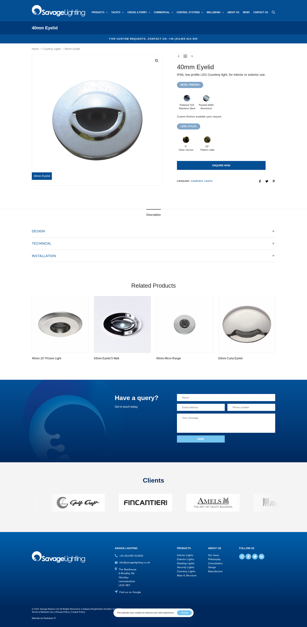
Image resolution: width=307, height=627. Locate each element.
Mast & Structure (186, 575)
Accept (184, 613)
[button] (157, 60)
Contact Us (260, 12)
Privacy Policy (62, 612)
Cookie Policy (78, 612)
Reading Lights (186, 563)
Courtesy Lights (52, 48)
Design (212, 567)
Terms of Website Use (43, 612)
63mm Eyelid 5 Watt (106, 358)
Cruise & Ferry (137, 12)
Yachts (115, 12)
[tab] (153, 215)
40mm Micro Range (168, 358)
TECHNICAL (41, 243)
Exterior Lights (185, 559)
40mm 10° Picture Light (46, 358)
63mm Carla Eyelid (230, 358)
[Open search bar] (273, 12)
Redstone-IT (50, 618)
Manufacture (215, 571)
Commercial (162, 12)
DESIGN (38, 231)
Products (98, 12)
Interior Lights (185, 555)
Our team (213, 555)
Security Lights (185, 567)
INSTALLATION (44, 256)
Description (153, 214)
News (246, 12)
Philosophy (214, 559)
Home (35, 48)
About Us (233, 12)
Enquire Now (221, 165)
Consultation (215, 563)
